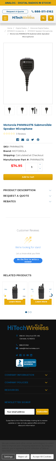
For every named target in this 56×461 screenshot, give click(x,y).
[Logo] (28, 327)
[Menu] (5, 18)
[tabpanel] (14, 293)
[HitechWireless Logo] (23, 17)
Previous (4, 295)
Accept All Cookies (42, 456)
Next (52, 295)
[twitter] (17, 355)
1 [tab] (26, 312)
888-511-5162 (44, 11)
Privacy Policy (23, 450)
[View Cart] (51, 18)
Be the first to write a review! (28, 260)
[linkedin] (31, 355)
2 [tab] (28, 312)
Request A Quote (15, 11)
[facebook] (20, 355)
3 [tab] (31, 312)
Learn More (15, 301)
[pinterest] (24, 355)
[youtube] (28, 355)
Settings (8, 456)
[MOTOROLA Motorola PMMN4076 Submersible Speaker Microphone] (9, 110)
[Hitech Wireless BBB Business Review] (26, 363)
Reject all (22, 456)
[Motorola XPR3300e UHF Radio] (15, 284)
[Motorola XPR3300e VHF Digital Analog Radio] (41, 284)
